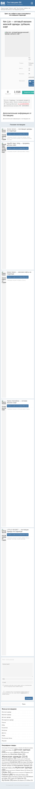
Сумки (13, 778)
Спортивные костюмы (26, 138)
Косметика (5, 727)
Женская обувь (17, 754)
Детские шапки (10, 752)
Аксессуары (5, 748)
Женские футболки (14, 760)
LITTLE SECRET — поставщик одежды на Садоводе (18, 530)
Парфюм (29, 772)
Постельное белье (7, 738)
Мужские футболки (11, 770)
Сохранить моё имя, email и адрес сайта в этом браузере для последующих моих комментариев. (18, 686)
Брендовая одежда (14, 747)
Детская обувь (8, 750)
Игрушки (4, 740)
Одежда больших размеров (18, 772)
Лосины (29, 763)
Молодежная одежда (8, 720)
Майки (23, 537)
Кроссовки (8, 763)
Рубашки (9, 539)
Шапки (16, 780)
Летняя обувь (23, 763)
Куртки (8, 138)
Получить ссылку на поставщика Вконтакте (17, 134)
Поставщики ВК (14, 2)
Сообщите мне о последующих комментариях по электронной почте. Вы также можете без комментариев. (15, 693)
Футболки (23, 539)
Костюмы (25, 762)
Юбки (3, 725)
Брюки (21, 748)
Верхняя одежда (22, 137)
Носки (30, 770)
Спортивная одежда (15, 138)
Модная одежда (8, 765)
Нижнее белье (21, 770)
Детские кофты (21, 151)
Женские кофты (22, 409)
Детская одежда (6, 717)
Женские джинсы (9, 759)
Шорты (23, 780)
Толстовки (9, 139)
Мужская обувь (8, 768)
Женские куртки (21, 758)
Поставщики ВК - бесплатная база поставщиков (17, 785)
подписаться (24, 693)
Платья (24, 280)
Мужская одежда (6, 714)
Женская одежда (6, 712)
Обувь (3, 735)
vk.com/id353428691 (23, 104)
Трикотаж (21, 778)
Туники (18, 539)
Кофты (28, 137)
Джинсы (4, 733)
